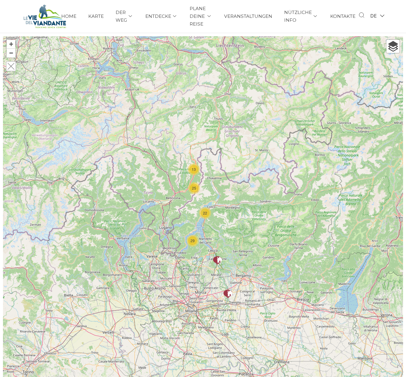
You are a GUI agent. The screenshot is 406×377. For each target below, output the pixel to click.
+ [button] (11, 44)
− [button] (11, 53)
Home (68, 16)
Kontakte (342, 16)
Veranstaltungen (248, 16)
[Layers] (392, 46)
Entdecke (158, 16)
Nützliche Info (298, 16)
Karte (96, 16)
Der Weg (121, 16)
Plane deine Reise (198, 16)
